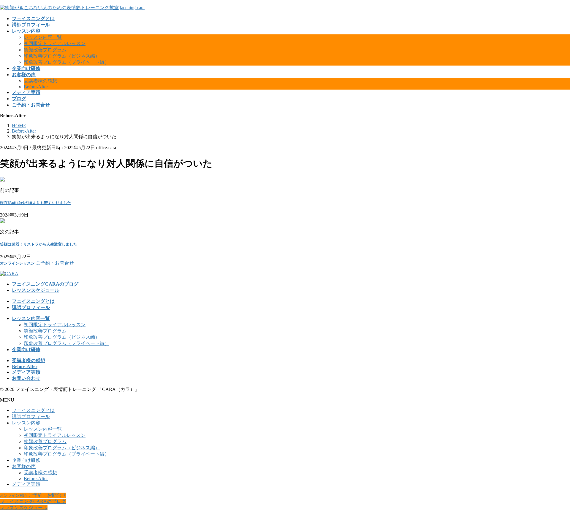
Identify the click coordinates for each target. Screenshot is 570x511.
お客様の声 (24, 466)
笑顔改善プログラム (45, 49)
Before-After (36, 86)
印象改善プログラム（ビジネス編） (62, 55)
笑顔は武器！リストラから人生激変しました (38, 244)
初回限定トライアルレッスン (55, 43)
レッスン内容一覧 (43, 37)
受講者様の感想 (40, 80)
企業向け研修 (26, 460)
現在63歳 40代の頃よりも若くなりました (35, 202)
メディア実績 (26, 484)
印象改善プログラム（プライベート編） (66, 62)
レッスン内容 (26, 422)
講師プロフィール (31, 416)
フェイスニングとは (33, 410)
